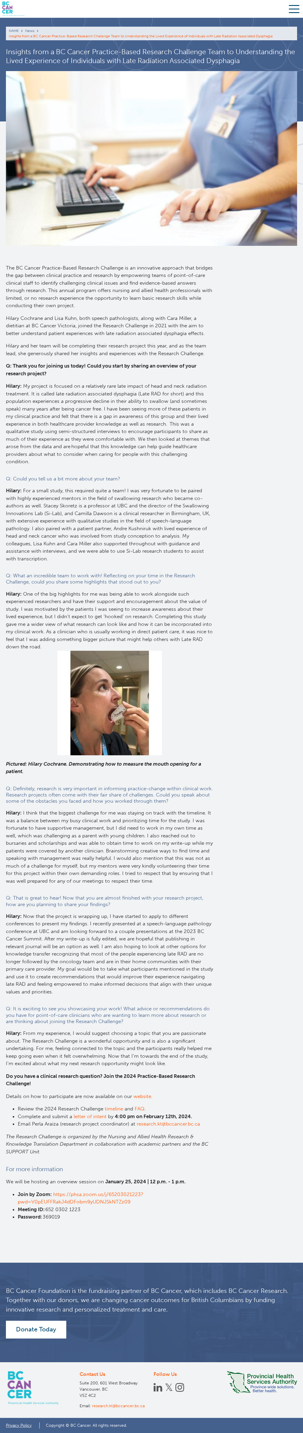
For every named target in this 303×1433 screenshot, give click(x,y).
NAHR (14, 31)
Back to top (284, 1423)
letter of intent (90, 1116)
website (142, 1096)
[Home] (34, 1388)
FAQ (139, 1109)
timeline (114, 1109)
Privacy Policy (19, 1425)
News (29, 31)
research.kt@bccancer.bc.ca (168, 1124)
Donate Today (36, 1329)
